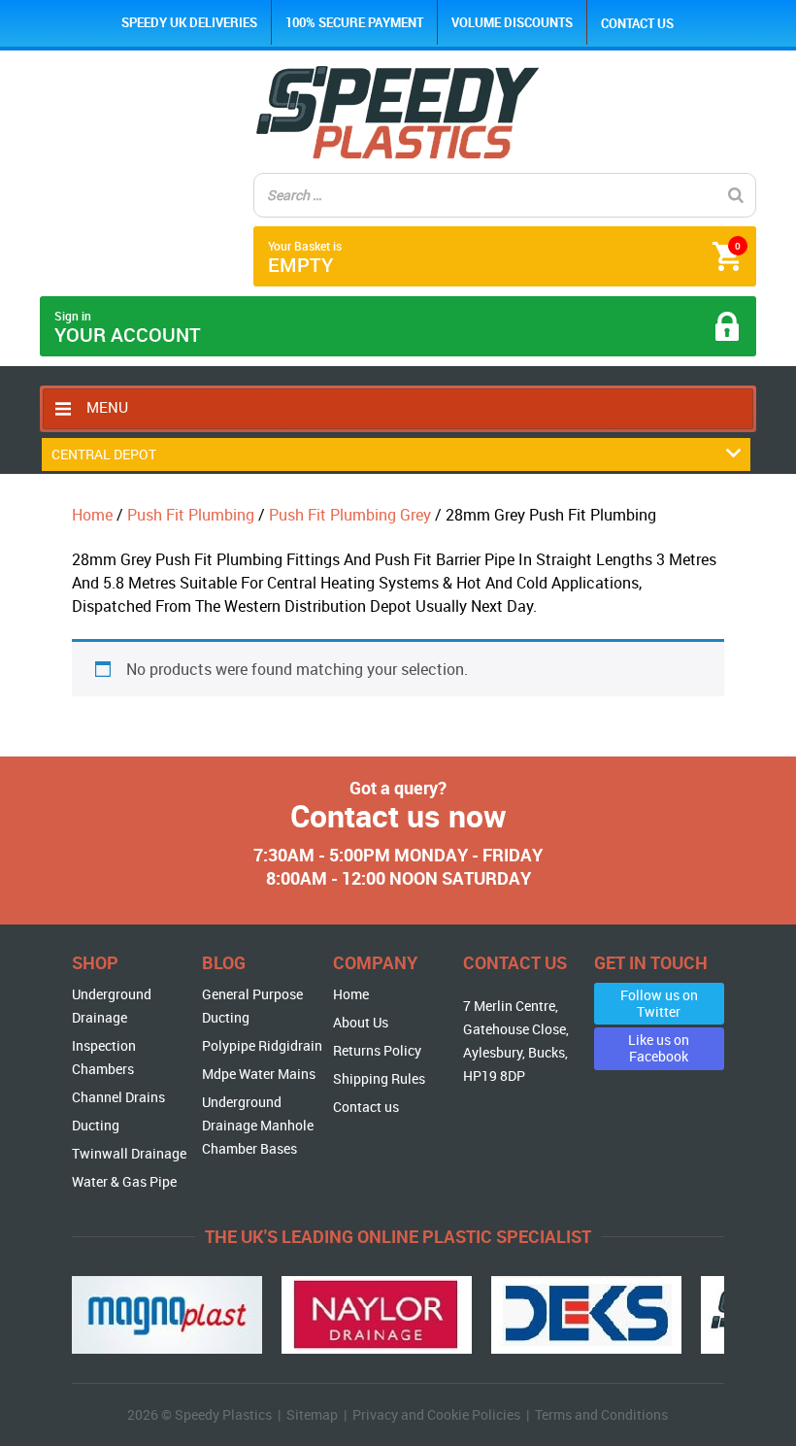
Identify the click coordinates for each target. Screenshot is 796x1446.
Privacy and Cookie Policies (436, 1414)
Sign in (127, 328)
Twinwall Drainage (129, 1153)
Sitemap (312, 1414)
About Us (360, 1022)
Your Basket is (504, 258)
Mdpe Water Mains (258, 1073)
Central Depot (103, 454)
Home (92, 514)
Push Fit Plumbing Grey (350, 514)
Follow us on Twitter (659, 1003)
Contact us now (398, 815)
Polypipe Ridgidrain (262, 1045)
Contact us (637, 23)
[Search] (735, 195)
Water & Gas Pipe (124, 1181)
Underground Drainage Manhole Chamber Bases (258, 1125)
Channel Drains (118, 1097)
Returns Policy (377, 1050)
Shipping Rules (379, 1078)
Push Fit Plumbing (190, 514)
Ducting (95, 1125)
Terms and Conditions (601, 1414)
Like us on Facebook (658, 1047)
